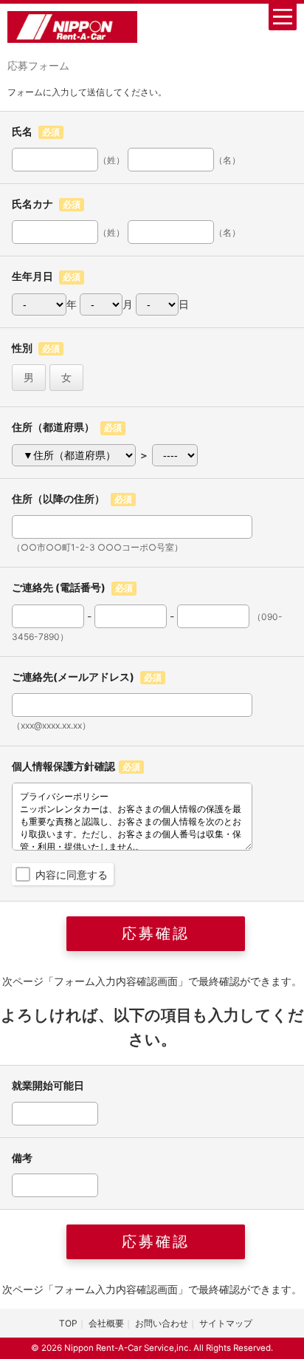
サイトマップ (225, 1323)
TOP (68, 1323)
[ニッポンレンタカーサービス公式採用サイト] (72, 25)
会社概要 (106, 1323)
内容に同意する (71, 874)
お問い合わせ (161, 1323)
